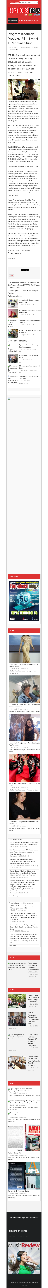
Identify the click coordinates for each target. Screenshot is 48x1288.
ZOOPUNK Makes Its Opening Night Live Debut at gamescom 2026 (24, 907)
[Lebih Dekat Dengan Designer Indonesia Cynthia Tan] (26, 819)
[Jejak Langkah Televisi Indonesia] (20, 1089)
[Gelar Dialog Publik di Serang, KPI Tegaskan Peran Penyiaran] (17, 1041)
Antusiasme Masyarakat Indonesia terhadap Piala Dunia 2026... (33, 967)
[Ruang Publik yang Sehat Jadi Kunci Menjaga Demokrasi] (17, 1001)
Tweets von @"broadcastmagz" (18, 1236)
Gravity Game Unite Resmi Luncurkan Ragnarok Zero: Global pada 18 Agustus (23, 872)
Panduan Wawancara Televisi (18, 1115)
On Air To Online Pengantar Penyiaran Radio (23, 1103)
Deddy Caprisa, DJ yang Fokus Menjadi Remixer (23, 292)
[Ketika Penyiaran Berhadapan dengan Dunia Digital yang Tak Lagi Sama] (17, 1019)
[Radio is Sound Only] (25, 1151)
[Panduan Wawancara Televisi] (18, 1113)
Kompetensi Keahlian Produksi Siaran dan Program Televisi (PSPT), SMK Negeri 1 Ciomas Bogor (24, 285)
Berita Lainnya (14, 896)
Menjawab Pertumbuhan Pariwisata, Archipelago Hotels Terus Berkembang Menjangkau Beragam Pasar (22, 861)
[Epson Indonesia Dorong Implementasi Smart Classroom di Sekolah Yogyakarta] (13, 348)
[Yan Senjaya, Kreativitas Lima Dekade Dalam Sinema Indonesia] (26, 702)
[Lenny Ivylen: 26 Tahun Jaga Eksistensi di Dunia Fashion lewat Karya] (26, 662)
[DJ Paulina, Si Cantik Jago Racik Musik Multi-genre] (26, 781)
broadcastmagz (25, 47)
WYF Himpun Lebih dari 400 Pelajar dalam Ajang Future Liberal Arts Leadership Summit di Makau (24, 852)
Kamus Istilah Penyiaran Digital (18, 1191)
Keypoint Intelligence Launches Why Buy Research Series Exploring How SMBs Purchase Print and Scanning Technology (23, 936)
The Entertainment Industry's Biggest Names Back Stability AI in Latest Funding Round (24, 927)
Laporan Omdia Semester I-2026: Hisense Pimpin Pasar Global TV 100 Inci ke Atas (24, 843)
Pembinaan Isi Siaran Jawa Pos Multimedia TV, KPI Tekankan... (34, 1061)
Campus (35, 47)
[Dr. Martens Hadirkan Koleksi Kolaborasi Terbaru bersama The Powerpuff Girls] (13, 313)
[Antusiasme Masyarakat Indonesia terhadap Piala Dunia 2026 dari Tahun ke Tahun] (17, 969)
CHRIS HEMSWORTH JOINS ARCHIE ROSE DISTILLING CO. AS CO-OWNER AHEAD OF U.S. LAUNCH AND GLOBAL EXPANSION (23, 916)
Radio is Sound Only (15, 1153)
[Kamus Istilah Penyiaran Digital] (25, 1189)
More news (12, 946)
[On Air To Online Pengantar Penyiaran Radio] (24, 1101)
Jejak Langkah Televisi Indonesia (19, 1091)
